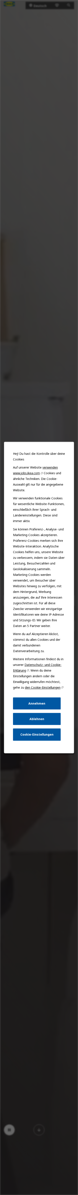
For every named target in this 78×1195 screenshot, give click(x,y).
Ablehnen (36, 719)
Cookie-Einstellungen (37, 734)
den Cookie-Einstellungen (42, 687)
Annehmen (36, 703)
